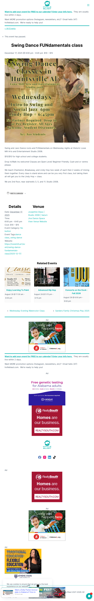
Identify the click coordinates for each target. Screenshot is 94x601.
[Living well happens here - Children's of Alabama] (47, 336)
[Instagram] (44, 457)
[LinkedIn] (49, 457)
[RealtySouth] (47, 420)
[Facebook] (39, 457)
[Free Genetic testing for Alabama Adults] (47, 390)
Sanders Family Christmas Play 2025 (72, 311)
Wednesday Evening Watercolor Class (27, 311)
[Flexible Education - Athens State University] (23, 564)
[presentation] (17, 276)
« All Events (10, 28)
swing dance (16, 237)
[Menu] (88, 5)
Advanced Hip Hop (47, 290)
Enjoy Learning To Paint (17, 290)
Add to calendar (16, 193)
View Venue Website (37, 221)
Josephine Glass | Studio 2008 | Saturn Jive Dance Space (37, 215)
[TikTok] (54, 457)
